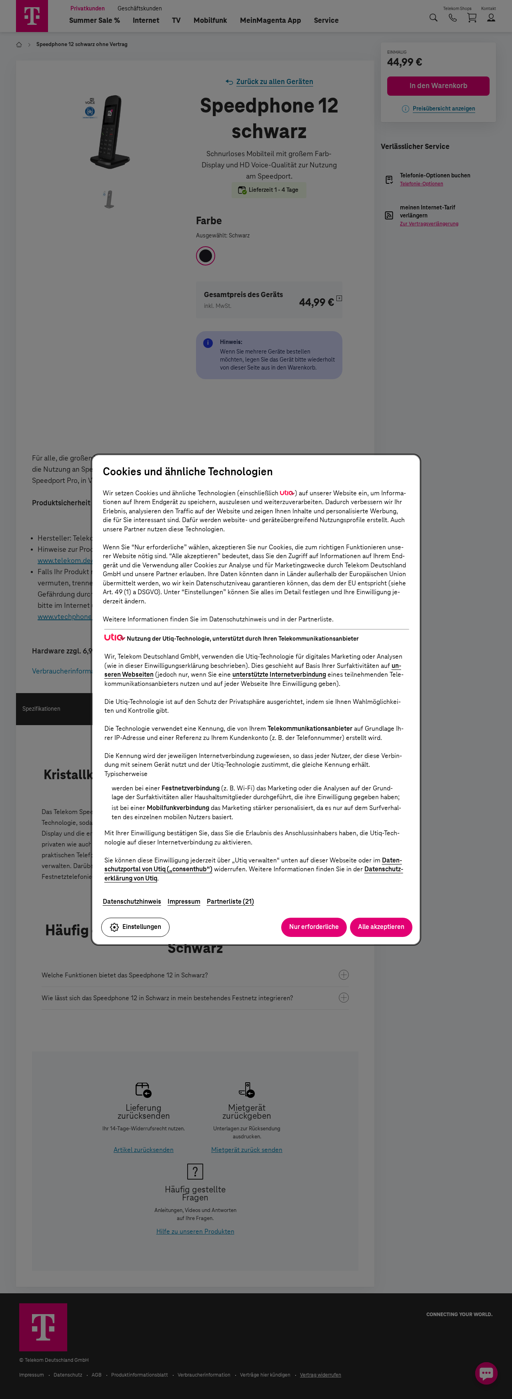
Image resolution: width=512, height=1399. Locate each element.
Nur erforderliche (314, 927)
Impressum (184, 901)
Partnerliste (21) (230, 901)
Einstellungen (141, 927)
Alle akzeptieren (381, 927)
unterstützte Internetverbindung (279, 674)
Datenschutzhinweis (132, 901)
